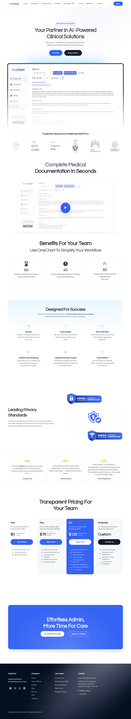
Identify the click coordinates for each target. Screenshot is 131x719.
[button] (65, 208)
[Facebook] (10, 688)
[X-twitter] (19, 688)
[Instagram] (15, 688)
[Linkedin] (24, 688)
